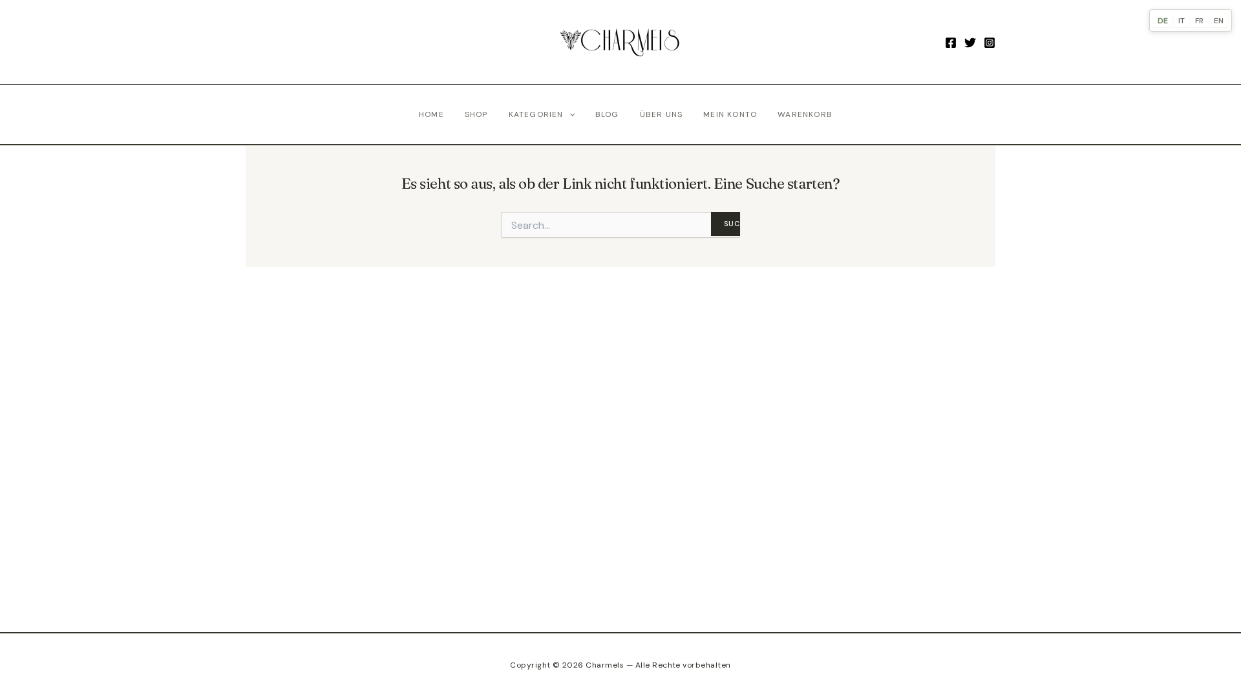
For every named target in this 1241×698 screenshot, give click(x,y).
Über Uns (661, 114)
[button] (569, 114)
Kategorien (536, 114)
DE (1163, 21)
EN (1219, 21)
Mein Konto (730, 114)
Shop (476, 114)
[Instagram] (989, 42)
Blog (607, 114)
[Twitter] (970, 42)
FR (1199, 21)
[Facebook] (951, 42)
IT (1181, 21)
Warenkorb (805, 114)
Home (431, 114)
